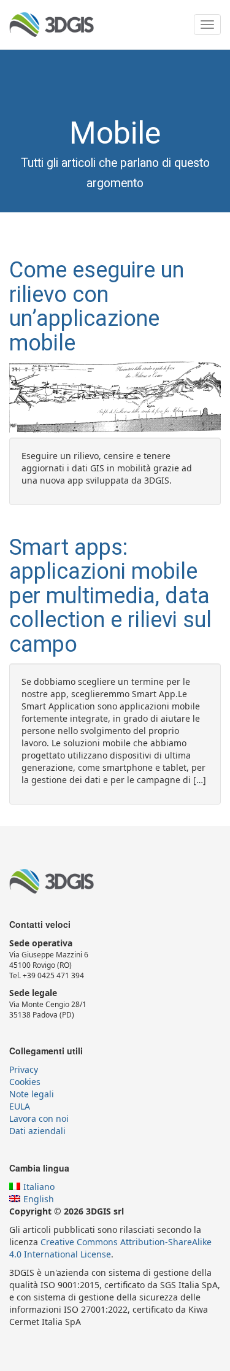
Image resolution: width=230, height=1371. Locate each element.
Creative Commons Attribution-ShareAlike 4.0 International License (110, 1248)
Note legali (31, 1094)
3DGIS (51, 24)
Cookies (24, 1081)
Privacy (23, 1069)
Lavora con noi (39, 1118)
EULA (19, 1106)
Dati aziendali (37, 1131)
